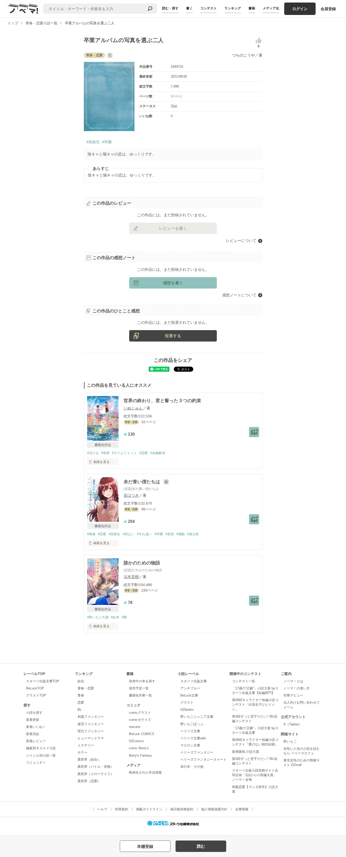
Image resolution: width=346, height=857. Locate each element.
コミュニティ (36, 762)
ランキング (232, 8)
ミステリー (86, 745)
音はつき (131, 495)
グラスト (187, 702)
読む (201, 846)
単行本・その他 (191, 767)
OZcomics (136, 741)
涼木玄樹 (131, 577)
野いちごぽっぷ (191, 724)
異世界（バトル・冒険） (96, 767)
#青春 (91, 534)
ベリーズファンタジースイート (203, 759)
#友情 (169, 534)
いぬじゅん (133, 408)
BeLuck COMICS (141, 734)
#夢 (124, 617)
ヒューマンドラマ (91, 738)
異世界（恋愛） (89, 781)
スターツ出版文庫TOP (42, 681)
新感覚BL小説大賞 (245, 752)
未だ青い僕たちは (142, 481)
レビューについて (241, 240)
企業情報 (241, 809)
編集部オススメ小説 (41, 748)
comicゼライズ (140, 720)
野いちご (290, 741)
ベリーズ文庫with (193, 738)
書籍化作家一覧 (140, 695)
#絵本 (115, 617)
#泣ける (93, 453)
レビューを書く (173, 228)
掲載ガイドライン (149, 809)
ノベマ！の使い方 (296, 688)
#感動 (180, 534)
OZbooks (187, 709)
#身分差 (193, 534)
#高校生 (93, 142)
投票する (173, 336)
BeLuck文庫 (189, 695)
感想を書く (173, 283)
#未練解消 (157, 453)
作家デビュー (293, 695)
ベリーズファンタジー (196, 752)
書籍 (251, 8)
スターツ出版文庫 (193, 681)
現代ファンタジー (91, 731)
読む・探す (170, 8)
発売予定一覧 (139, 688)
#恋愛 (143, 453)
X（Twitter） (292, 724)
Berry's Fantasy (140, 755)
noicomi (134, 727)
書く (189, 8)
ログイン (299, 9)
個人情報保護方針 (214, 809)
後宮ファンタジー (91, 724)
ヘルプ (102, 809)
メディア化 (271, 8)
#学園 (107, 142)
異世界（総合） (89, 759)
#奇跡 (105, 453)
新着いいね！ (36, 727)
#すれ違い (144, 534)
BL (80, 709)
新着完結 (32, 734)
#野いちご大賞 (98, 617)
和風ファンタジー (91, 717)
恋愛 (81, 702)
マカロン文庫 (190, 745)
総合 (81, 681)
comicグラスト (140, 713)
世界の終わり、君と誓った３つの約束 (162, 400)
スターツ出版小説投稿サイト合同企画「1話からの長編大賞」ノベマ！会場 (255, 775)
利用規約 (121, 809)
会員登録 (328, 9)
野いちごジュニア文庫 (196, 717)
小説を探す (34, 713)
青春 (81, 695)
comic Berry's (139, 748)
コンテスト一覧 (243, 681)
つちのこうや (243, 55)
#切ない (128, 534)
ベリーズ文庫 (190, 731)
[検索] (150, 9)
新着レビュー (36, 741)
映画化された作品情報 (145, 772)
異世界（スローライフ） (96, 774)
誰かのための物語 (142, 562)
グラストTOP (36, 695)
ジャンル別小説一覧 (41, 755)
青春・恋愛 (86, 688)
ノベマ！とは (293, 681)
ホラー (82, 752)
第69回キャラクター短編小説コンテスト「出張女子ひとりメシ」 (255, 704)
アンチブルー (190, 688)
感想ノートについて (239, 295)
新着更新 (32, 720)
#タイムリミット (124, 453)
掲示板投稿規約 (181, 809)
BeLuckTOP (35, 688)
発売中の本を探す (142, 681)
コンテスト (208, 8)
